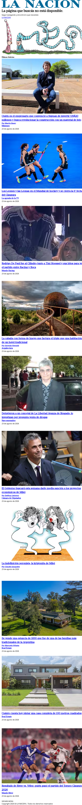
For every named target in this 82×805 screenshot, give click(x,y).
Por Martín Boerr (9, 123)
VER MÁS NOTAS (7, 801)
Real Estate (7, 648)
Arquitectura (7, 348)
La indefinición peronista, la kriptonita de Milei (28, 563)
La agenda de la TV (10, 198)
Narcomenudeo (8, 421)
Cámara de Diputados (11, 498)
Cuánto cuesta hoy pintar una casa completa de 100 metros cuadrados (42, 713)
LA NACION (6, 17)
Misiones (6, 126)
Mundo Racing (8, 271)
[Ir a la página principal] (41, 7)
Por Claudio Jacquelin (11, 566)
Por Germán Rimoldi (10, 345)
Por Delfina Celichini (10, 495)
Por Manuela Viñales (10, 645)
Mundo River (7, 793)
